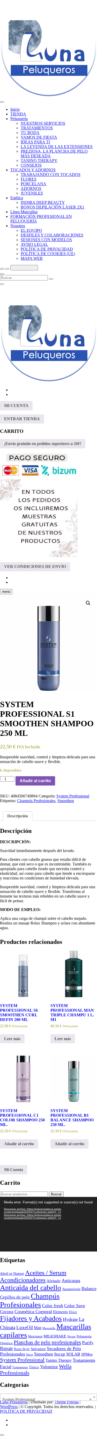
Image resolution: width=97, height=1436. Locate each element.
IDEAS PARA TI (35, 142)
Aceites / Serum (45, 1272)
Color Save (74, 1305)
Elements (60, 1312)
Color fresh (52, 1305)
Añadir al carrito (35, 781)
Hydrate (70, 1319)
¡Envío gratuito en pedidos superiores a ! (42, 443)
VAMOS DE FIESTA (39, 137)
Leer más (12, 1039)
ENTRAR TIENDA (22, 419)
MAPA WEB (32, 258)
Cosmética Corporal (33, 1311)
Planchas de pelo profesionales (47, 1342)
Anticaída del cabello (30, 1288)
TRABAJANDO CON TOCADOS (50, 174)
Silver (29, 1354)
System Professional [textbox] (47, 1399)
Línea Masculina (24, 212)
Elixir (73, 1312)
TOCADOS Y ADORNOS (33, 170)
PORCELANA (33, 184)
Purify (88, 1342)
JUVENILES (32, 193)
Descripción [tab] (17, 816)
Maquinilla (48, 1328)
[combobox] (48, 1397)
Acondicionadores (23, 1279)
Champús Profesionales (36, 800)
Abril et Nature (12, 1273)
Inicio (15, 109)
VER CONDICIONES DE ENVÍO (35, 566)
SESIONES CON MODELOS (46, 240)
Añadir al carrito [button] (19, 1144)
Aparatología (71, 1289)
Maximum (35, 1336)
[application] (48, 1224)
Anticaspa (71, 1280)
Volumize (49, 1366)
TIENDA (18, 114)
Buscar (56, 1194)
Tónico (34, 1367)
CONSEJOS (31, 165)
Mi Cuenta (13, 1169)
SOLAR (73, 1354)
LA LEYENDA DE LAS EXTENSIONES (57, 146)
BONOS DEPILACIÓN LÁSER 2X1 (52, 207)
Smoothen (65, 800)
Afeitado (54, 1281)
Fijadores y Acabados (31, 1318)
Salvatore (38, 1349)
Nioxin (71, 1336)
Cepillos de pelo (15, 1297)
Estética (16, 198)
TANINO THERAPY (39, 160)
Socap (59, 1354)
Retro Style (22, 1349)
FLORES (28, 179)
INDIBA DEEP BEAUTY (43, 202)
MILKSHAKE (54, 1336)
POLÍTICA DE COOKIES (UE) (48, 253)
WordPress (9, 1406)
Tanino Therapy (59, 1360)
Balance (88, 1288)
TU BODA (30, 132)
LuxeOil (24, 1327)
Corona (6, 1311)
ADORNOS (31, 188)
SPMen (87, 1354)
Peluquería (19, 118)
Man (37, 1328)
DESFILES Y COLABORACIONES (52, 235)
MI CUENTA (16, 405)
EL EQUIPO (31, 230)
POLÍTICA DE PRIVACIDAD (47, 249)
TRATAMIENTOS (37, 128)
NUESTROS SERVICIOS (43, 123)
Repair (6, 1348)
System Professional (72, 796)
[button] (88, 603)
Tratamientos (20, 1367)
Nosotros (17, 226)
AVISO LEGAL (34, 244)
